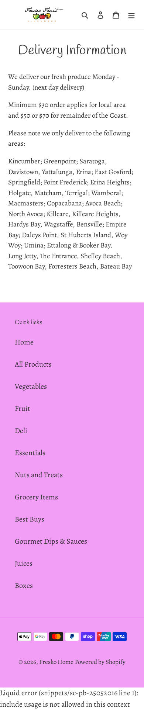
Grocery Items (36, 497)
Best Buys (29, 519)
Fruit (22, 408)
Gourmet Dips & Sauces (51, 541)
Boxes (24, 585)
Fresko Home (56, 662)
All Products (33, 364)
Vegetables (31, 386)
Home (24, 342)
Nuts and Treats (39, 475)
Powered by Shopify (100, 662)
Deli (21, 431)
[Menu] (131, 15)
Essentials (30, 453)
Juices (23, 563)
